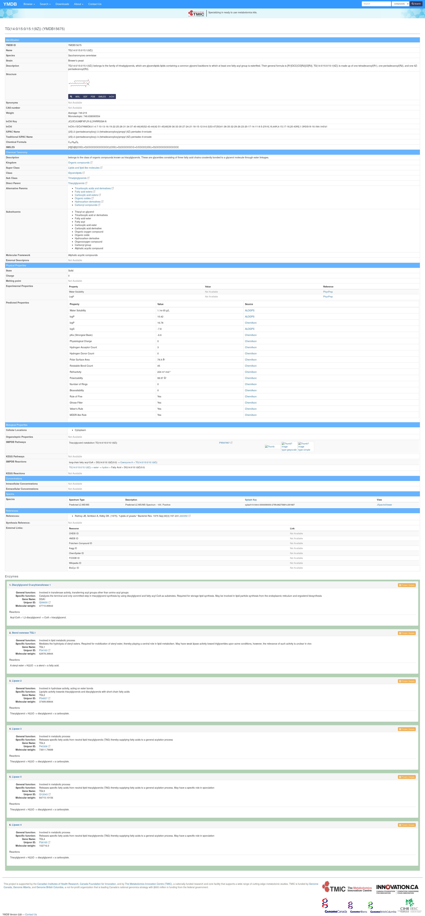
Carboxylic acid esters (87, 195)
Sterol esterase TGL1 (24, 632)
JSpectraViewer (384, 504)
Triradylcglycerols (77, 178)
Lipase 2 (17, 680)
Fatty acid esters (84, 191)
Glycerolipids (75, 172)
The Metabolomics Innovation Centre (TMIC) (148, 883)
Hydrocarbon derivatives (88, 201)
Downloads (62, 4)
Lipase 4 (17, 824)
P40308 (43, 746)
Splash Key (251, 499)
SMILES (102, 96)
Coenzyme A (126, 462)
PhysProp (328, 291)
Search (44, 4)
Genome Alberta (22, 887)
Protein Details (408, 585)
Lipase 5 (17, 776)
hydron (105, 467)
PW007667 (224, 442)
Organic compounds (79, 162)
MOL (78, 96)
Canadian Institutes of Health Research (58, 883)
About (78, 4)
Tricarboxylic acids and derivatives (93, 188)
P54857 (43, 698)
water (96, 467)
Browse (28, 4)
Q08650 (43, 602)
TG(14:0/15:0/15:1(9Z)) (146, 462)
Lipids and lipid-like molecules (84, 167)
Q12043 (43, 794)
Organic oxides (83, 198)
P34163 (43, 650)
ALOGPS (249, 310)
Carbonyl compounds (86, 204)
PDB (93, 96)
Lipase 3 (17, 728)
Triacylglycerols (76, 183)
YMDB (10, 4)
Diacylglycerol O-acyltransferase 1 (31, 584)
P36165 (43, 842)
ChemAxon (251, 322)
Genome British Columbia (50, 887)
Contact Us (94, 4)
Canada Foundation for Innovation (98, 883)
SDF (85, 96)
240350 (184, 515)
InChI (111, 96)
